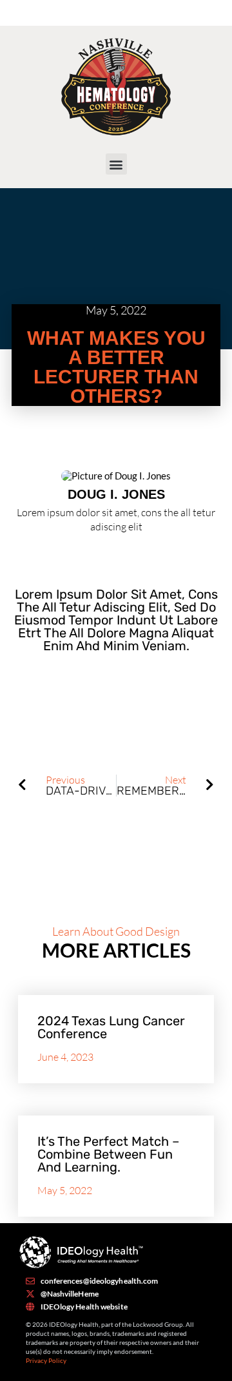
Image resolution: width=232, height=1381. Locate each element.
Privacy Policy (46, 1360)
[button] (116, 164)
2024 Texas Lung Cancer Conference (111, 1027)
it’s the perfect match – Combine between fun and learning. (108, 1154)
